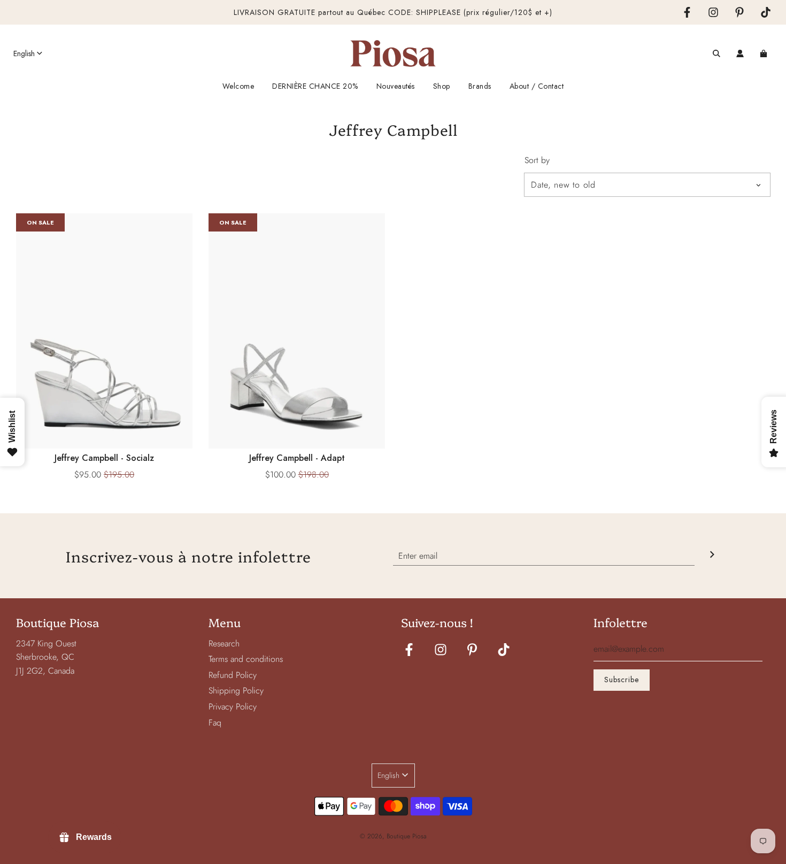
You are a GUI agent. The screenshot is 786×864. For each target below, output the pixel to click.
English (24, 53)
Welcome (238, 86)
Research (224, 643)
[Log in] (740, 53)
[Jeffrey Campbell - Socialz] (104, 331)
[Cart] (765, 53)
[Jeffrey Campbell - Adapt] (297, 331)
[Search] (716, 53)
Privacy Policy (233, 706)
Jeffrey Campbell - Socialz (104, 458)
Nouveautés (395, 86)
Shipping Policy (236, 690)
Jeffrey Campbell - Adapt (297, 458)
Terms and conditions (246, 659)
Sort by (537, 160)
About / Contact (537, 86)
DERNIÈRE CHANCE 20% (315, 86)
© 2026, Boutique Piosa (393, 836)
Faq (215, 722)
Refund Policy (233, 675)
